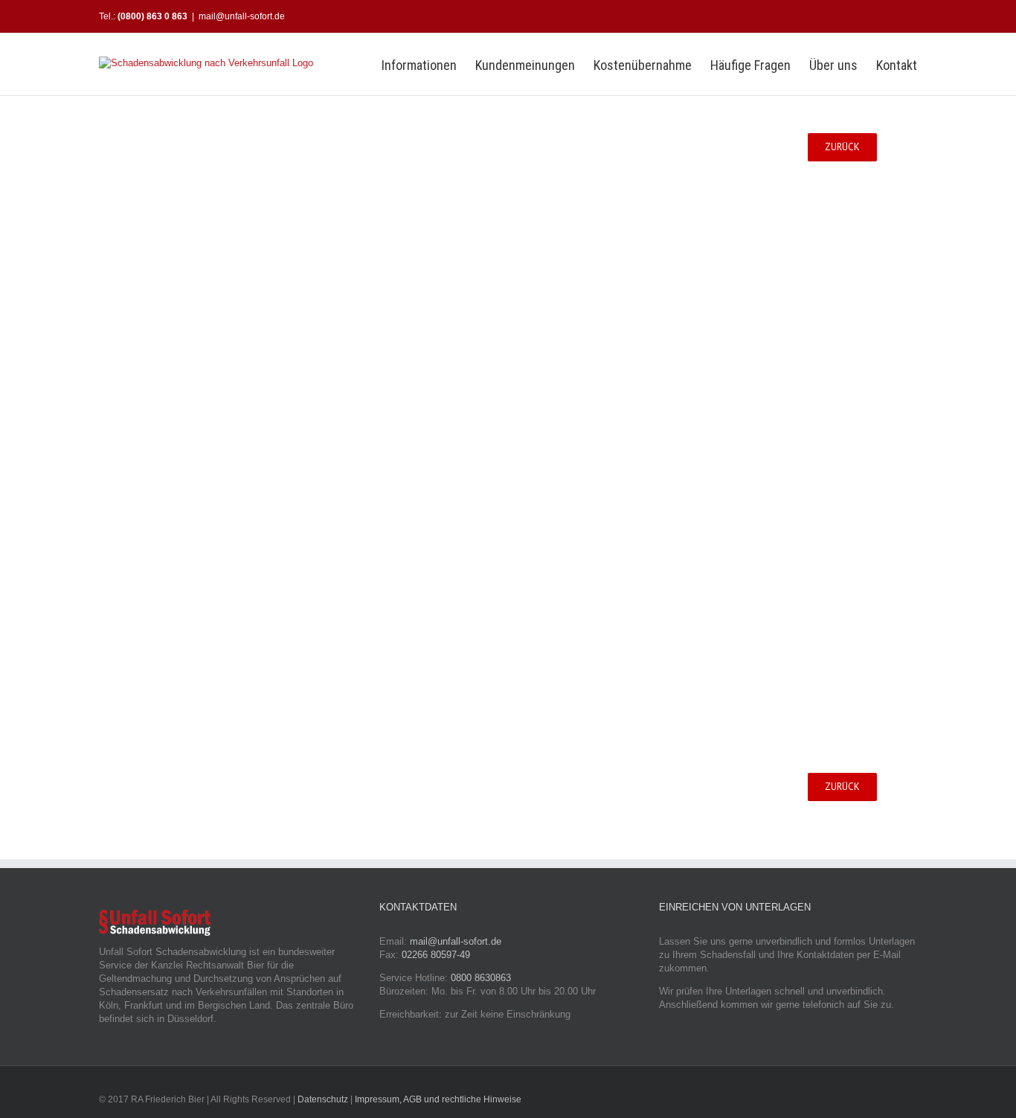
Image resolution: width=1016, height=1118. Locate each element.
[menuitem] (428, 64)
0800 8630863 (481, 977)
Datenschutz (323, 1099)
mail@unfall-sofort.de (242, 16)
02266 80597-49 (436, 954)
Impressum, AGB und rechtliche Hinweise (438, 1099)
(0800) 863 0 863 (152, 16)
